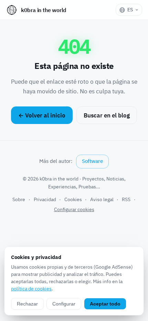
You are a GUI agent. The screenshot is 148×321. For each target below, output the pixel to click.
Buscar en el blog (107, 115)
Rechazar (27, 304)
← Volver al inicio (41, 115)
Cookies (73, 199)
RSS (126, 199)
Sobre (18, 199)
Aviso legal (102, 199)
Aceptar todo (105, 304)
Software (92, 161)
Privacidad (45, 199)
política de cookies (31, 289)
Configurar (63, 304)
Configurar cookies (74, 209)
